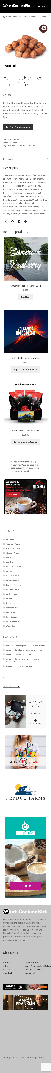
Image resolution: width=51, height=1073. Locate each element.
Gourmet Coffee (12, 589)
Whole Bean (11, 626)
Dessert (9, 571)
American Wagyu (13, 544)
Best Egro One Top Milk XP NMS (19, 666)
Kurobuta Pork (12, 608)
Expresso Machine (13, 585)
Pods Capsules (12, 617)
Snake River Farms (13, 621)
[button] (44, 28)
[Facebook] (12, 221)
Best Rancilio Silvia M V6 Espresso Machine (24, 650)
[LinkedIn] (19, 221)
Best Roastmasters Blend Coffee (19, 654)
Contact (8, 973)
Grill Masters (11, 594)
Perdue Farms (12, 612)
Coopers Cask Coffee (14, 567)
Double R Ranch (12, 576)
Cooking (9, 562)
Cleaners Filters (12, 553)
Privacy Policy (31, 962)
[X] (6, 221)
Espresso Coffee (12, 580)
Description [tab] (8, 158)
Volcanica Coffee (30, 145)
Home (8, 17)
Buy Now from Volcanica (18, 127)
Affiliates (10, 539)
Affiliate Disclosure (33, 969)
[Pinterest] (25, 221)
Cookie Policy (31, 973)
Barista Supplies (13, 548)
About (7, 969)
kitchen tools (11, 603)
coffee (15, 17)
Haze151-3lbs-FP (15, 145)
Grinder (9, 598)
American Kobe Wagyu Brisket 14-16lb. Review (25, 645)
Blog (6, 966)
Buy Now (25, 297)
